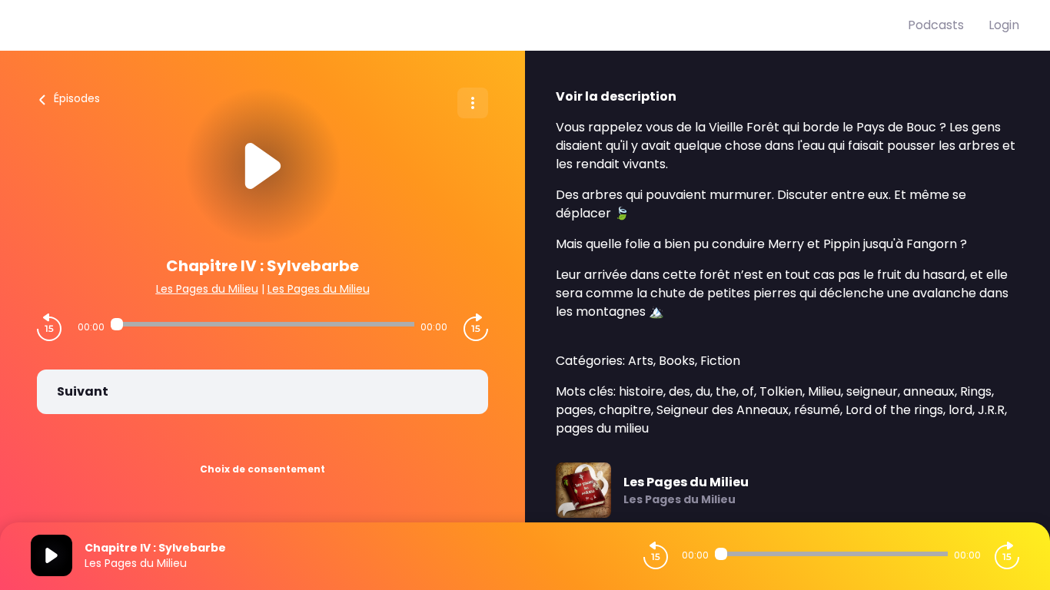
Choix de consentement (262, 469)
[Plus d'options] (472, 103)
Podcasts (936, 25)
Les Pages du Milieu (207, 289)
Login (1004, 25)
